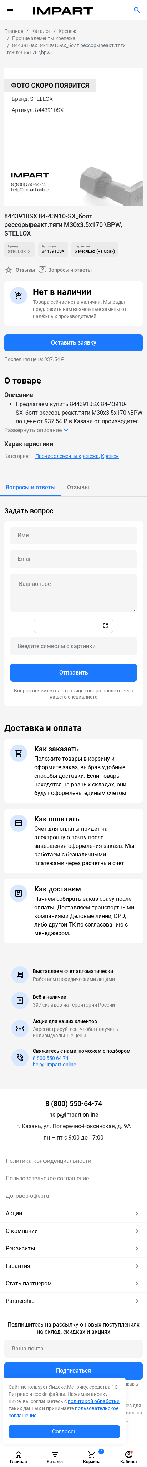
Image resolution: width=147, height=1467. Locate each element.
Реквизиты (20, 1248)
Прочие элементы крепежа (67, 456)
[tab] (30, 487)
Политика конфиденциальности (48, 1160)
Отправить (73, 672)
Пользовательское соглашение (47, 1178)
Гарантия (18, 1266)
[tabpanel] (73, 601)
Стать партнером (29, 1283)
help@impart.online (54, 1064)
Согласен (64, 1431)
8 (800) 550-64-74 (73, 1103)
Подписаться (73, 1370)
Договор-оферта (27, 1195)
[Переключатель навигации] (10, 10)
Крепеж (110, 456)
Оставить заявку (73, 342)
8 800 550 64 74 (51, 1058)
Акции (14, 1213)
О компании (22, 1231)
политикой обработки (94, 1401)
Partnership (20, 1301)
